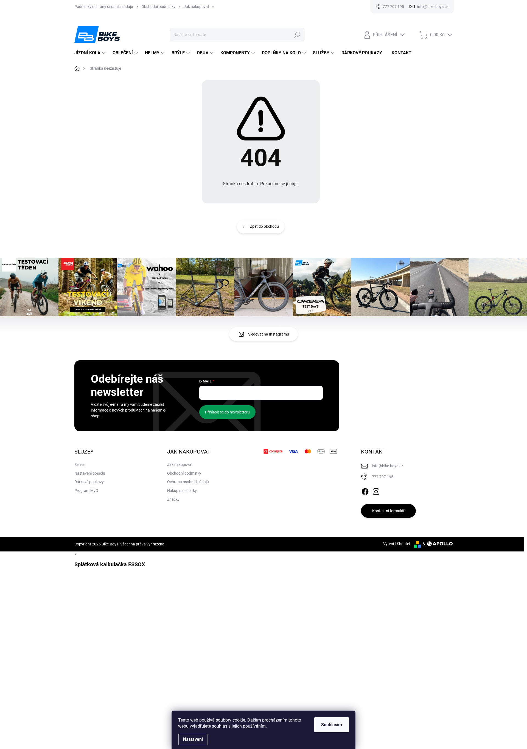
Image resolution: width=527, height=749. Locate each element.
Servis (79, 464)
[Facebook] (365, 490)
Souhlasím (331, 724)
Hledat (297, 34)
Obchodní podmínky (158, 6)
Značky (173, 499)
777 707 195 (382, 477)
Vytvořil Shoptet (396, 544)
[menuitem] (90, 53)
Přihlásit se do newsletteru (227, 412)
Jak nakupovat (196, 6)
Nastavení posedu (89, 473)
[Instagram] (376, 490)
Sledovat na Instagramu (268, 334)
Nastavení (193, 739)
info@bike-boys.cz (387, 466)
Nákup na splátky (182, 490)
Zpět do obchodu (264, 226)
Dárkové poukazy (89, 482)
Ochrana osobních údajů (188, 482)
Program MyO (86, 490)
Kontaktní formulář (388, 511)
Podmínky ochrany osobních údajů (103, 6)
